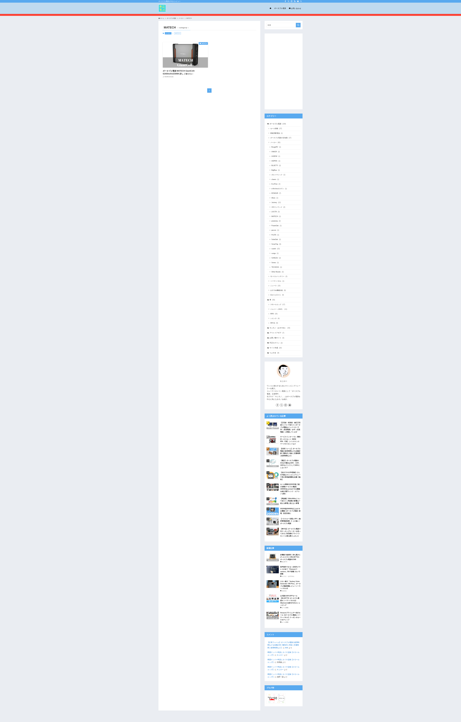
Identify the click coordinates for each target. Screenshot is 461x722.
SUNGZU (276, 258)
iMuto (274, 198)
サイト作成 (276, 348)
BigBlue (275, 170)
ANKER (275, 152)
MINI (273, 314)
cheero (275, 179)
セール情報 (276, 128)
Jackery (276, 202)
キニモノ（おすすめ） (280, 328)
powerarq (276, 221)
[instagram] (291, 1)
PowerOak (276, 226)
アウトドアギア (277, 333)
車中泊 (274, 323)
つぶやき (274, 353)
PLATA (275, 235)
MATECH (276, 216)
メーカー (168, 33)
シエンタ (274, 318)
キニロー (280, 655)
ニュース (275, 286)
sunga (275, 253)
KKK (286, 648)
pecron (275, 230)
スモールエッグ (277, 304)
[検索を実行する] (298, 25)
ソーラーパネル (277, 281)
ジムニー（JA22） (278, 309)
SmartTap (276, 244)
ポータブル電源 (278, 124)
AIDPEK (275, 161)
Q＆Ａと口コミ (277, 295)
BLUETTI (276, 165)
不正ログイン (276, 343)
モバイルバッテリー (278, 276)
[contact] (297, 1)
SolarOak (276, 239)
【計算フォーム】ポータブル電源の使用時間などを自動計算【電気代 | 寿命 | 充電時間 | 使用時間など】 (283, 645)
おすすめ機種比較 (278, 290)
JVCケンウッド (278, 207)
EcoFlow (275, 184)
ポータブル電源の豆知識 (280, 138)
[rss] (294, 1)
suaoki (275, 249)
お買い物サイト (277, 338)
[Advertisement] (284, 71)
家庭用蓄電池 (276, 133)
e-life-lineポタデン (279, 189)
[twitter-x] (288, 1)
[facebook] (285, 1)
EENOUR (276, 193)
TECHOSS (276, 267)
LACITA (275, 212)
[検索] (301, 1)
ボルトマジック (278, 175)
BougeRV (276, 147)
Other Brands (277, 272)
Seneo (275, 262)
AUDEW (275, 156)
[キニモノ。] (162, 8)
